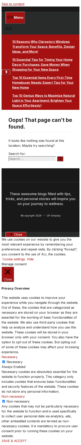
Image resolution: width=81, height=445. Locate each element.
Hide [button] (30, 259)
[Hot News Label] (6, 72)
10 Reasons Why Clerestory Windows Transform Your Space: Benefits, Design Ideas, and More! (43, 47)
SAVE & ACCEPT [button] (14, 441)
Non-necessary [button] (13, 396)
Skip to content (13, 4)
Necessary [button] (9, 357)
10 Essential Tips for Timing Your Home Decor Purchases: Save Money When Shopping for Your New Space (42, 65)
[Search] (60, 158)
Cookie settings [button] (14, 259)
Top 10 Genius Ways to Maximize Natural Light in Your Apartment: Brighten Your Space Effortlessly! (43, 100)
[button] (9, 29)
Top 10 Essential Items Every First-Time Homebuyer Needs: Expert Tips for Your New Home (43, 82)
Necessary (14, 362)
